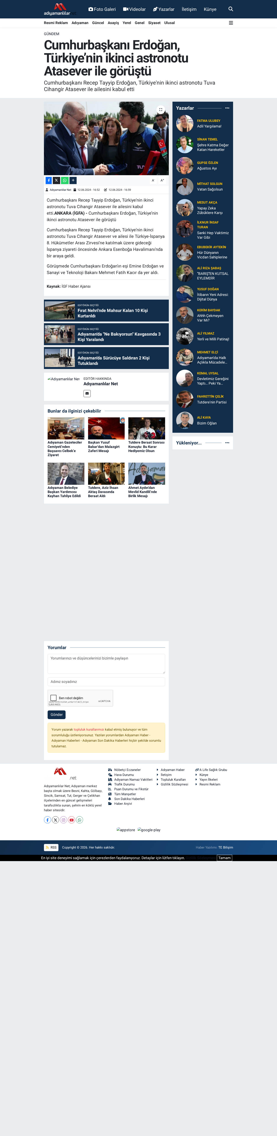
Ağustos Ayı (207, 168)
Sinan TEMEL (207, 139)
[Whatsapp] (79, 819)
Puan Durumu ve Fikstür (131, 789)
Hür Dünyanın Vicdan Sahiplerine (212, 254)
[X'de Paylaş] (56, 180)
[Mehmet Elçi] (184, 357)
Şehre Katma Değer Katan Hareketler (213, 147)
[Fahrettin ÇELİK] (184, 399)
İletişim (189, 9)
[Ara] (231, 9)
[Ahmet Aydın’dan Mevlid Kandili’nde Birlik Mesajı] (146, 473)
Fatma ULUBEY (208, 121)
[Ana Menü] (231, 23)
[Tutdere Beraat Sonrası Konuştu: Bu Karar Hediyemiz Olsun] (146, 428)
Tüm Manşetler (125, 794)
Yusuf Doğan (208, 289)
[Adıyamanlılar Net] (64, 379)
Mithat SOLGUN (209, 184)
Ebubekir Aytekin (211, 247)
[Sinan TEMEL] (184, 144)
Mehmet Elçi (207, 352)
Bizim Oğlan (207, 423)
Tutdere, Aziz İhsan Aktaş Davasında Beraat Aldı (103, 492)
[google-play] (149, 830)
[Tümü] (227, 108)
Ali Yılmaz (205, 333)
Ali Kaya (204, 417)
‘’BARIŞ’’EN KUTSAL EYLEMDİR (213, 275)
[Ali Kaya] (184, 420)
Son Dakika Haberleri (129, 799)
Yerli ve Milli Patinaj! (213, 339)
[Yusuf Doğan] (184, 294)
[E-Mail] (87, 393)
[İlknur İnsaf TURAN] (184, 228)
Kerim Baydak (208, 310)
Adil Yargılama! (209, 126)
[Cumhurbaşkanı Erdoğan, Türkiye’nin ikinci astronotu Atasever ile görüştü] (106, 138)
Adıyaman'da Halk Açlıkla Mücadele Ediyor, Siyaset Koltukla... (211, 360)
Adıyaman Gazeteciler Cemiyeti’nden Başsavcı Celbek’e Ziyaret (65, 448)
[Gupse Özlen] (184, 165)
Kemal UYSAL (208, 373)
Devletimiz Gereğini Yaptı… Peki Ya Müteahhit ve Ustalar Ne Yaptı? (213, 381)
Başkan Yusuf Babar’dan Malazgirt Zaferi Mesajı (103, 446)
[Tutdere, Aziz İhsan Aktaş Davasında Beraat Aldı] (106, 473)
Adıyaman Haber (173, 770)
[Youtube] (71, 819)
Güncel (98, 23)
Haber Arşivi (123, 804)
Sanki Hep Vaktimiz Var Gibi (213, 235)
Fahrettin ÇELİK (210, 396)
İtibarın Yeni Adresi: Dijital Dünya (213, 296)
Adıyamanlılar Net (60, 189)
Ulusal (169, 23)
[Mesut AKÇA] (184, 207)
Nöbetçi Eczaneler (127, 770)
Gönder (57, 714)
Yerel (127, 23)
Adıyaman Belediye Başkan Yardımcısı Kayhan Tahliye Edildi (64, 492)
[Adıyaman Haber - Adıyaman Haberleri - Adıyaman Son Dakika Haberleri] (60, 9)
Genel (140, 23)
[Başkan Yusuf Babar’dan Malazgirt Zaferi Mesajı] (106, 428)
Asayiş (113, 23)
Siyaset (154, 23)
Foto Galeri (105, 9)
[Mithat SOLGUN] (184, 186)
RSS (53, 847)
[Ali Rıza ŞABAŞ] (184, 273)
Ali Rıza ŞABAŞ (209, 268)
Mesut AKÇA (207, 202)
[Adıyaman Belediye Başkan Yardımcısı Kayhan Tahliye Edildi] (66, 473)
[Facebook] (47, 819)
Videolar (137, 9)
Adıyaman (80, 23)
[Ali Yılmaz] (184, 336)
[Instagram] (63, 819)
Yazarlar (166, 9)
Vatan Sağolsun (210, 189)
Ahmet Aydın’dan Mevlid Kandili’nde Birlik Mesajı (142, 492)
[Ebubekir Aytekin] (184, 252)
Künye (210, 9)
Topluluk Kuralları (173, 780)
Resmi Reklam (56, 23)
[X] (55, 819)
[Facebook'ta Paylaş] (49, 180)
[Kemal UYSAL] (184, 378)
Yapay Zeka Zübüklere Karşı (210, 210)
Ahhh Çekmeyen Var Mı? (210, 317)
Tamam (224, 858)
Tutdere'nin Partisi (212, 402)
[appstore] (126, 830)
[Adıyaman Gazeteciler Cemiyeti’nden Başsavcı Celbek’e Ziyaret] (66, 428)
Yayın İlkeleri (209, 780)
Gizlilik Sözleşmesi (174, 784)
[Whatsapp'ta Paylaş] (65, 180)
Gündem (51, 34)
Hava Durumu (124, 775)
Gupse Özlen (207, 163)
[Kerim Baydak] (184, 315)
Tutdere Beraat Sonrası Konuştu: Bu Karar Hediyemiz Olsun (146, 446)
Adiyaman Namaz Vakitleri (133, 780)
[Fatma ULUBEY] (184, 123)
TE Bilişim (225, 847)
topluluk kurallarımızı (89, 729)
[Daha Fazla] (73, 180)
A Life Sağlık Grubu (213, 770)
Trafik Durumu (124, 784)
